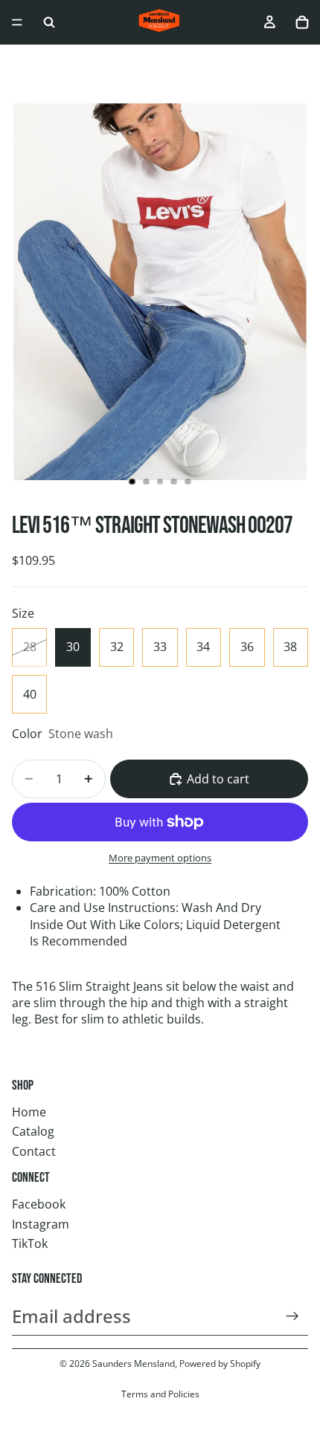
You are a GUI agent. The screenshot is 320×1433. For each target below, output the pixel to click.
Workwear (155, 66)
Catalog (33, 1131)
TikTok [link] (30, 1243)
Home (29, 1112)
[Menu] (17, 22)
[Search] (49, 22)
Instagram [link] (40, 1224)
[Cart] (302, 22)
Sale (22, 66)
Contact (34, 1151)
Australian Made (241, 66)
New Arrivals (80, 66)
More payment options (160, 857)
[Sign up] (292, 1316)
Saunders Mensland (133, 1363)
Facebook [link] (38, 1204)
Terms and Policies (160, 1394)
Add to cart (218, 779)
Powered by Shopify (219, 1363)
